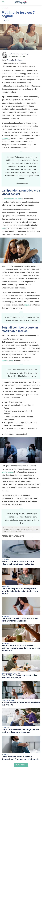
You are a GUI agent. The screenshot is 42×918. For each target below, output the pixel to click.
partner (4, 228)
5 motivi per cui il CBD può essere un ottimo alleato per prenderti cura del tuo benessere (21, 648)
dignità (27, 305)
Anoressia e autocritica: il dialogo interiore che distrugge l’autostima (18, 562)
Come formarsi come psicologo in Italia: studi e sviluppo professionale (20, 730)
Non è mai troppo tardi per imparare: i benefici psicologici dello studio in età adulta (20, 591)
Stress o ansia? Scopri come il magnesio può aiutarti (21, 703)
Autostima (5, 559)
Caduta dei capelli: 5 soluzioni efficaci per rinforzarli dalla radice (20, 619)
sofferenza (6, 138)
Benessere (5, 8)
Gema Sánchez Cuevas (17, 56)
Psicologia (5, 727)
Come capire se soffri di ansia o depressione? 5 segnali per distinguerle (20, 757)
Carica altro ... (21, 765)
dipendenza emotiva (13, 199)
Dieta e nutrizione (8, 700)
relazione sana (7, 472)
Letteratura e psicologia (11, 673)
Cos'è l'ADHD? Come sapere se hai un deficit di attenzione (20, 676)
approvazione (7, 361)
